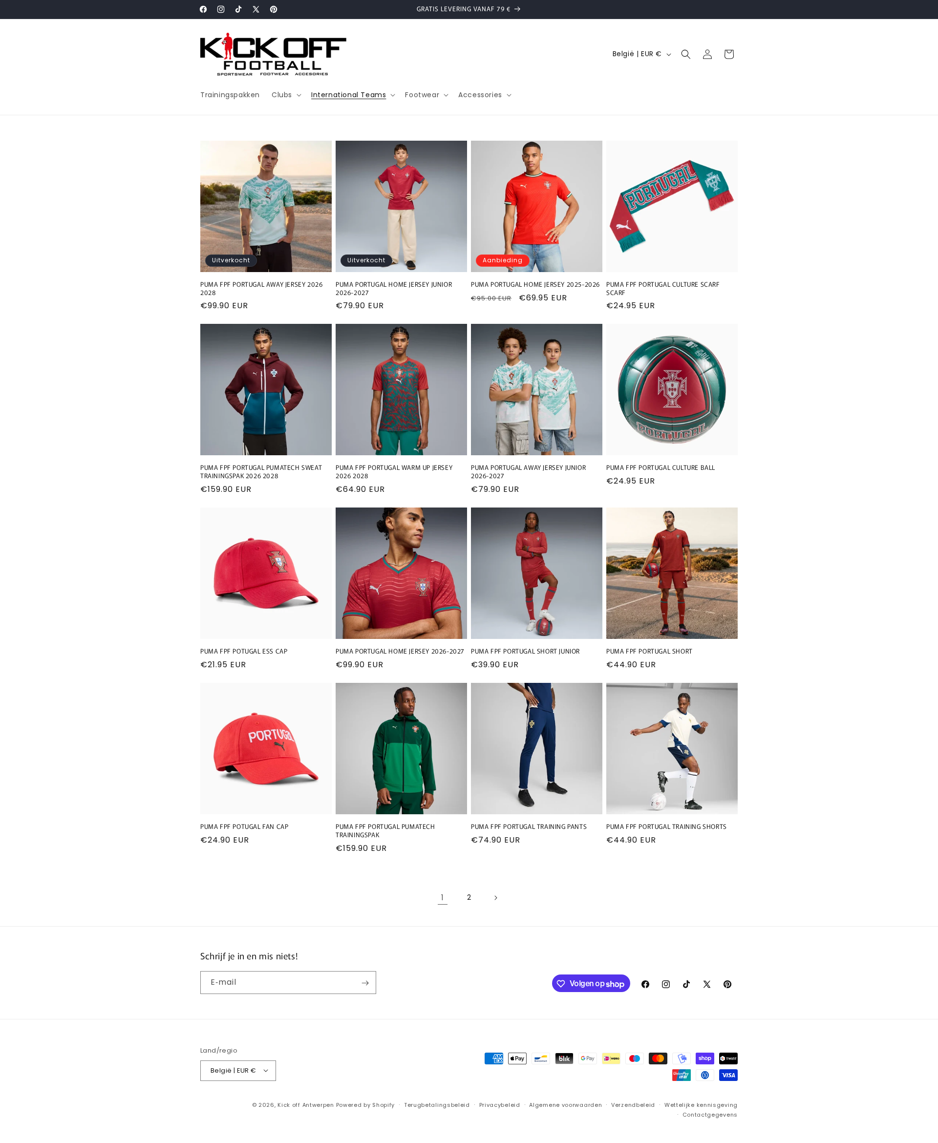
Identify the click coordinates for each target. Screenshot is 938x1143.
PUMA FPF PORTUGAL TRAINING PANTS (529, 827)
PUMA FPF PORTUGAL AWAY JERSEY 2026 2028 (261, 288)
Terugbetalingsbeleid (437, 1104)
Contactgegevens (710, 1114)
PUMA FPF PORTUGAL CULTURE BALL (660, 468)
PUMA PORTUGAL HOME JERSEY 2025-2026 (535, 284)
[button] (285, 95)
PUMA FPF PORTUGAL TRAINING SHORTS (666, 827)
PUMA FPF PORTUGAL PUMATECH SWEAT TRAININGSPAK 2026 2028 (261, 472)
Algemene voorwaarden (565, 1104)
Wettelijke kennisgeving (701, 1104)
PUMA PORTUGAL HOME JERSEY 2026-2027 (400, 651)
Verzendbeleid (633, 1104)
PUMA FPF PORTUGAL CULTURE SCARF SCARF (663, 288)
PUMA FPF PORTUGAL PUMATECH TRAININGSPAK (385, 831)
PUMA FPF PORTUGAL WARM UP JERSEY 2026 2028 (394, 472)
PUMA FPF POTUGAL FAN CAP (244, 827)
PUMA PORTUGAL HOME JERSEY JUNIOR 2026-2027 (394, 288)
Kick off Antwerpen (305, 1104)
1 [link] (442, 897)
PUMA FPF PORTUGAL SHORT (649, 651)
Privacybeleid (499, 1104)
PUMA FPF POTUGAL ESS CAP (243, 651)
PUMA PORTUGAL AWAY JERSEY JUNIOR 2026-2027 (528, 472)
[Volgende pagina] (495, 898)
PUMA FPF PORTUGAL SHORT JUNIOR (525, 651)
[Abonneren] (365, 983)
